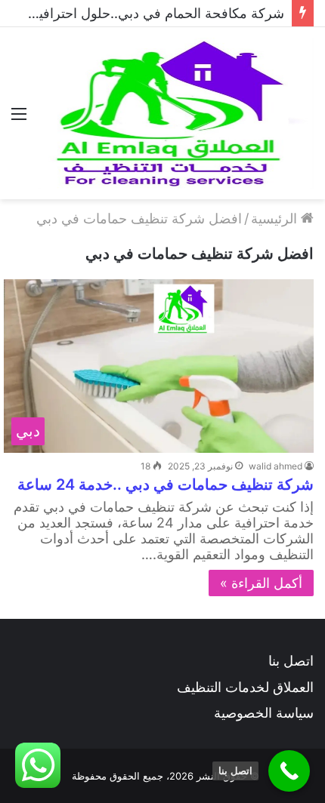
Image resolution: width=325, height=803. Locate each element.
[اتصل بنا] (289, 771)
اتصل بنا (291, 661)
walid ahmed (275, 466)
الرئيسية (276, 218)
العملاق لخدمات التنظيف (245, 687)
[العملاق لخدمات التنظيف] (176, 113)
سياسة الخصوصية (264, 713)
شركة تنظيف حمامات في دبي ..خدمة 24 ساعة (165, 484)
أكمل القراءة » (261, 583)
